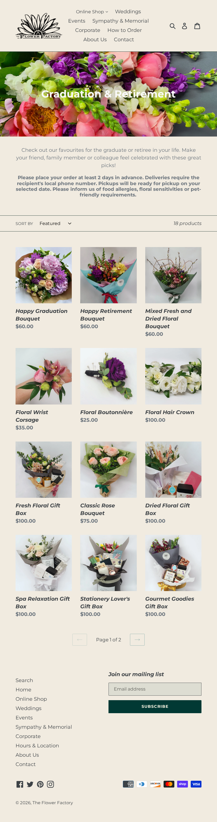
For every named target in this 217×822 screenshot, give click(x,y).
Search (24, 680)
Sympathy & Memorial (120, 21)
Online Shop (90, 11)
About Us (95, 39)
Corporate (87, 30)
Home (23, 690)
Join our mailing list (136, 674)
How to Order (124, 30)
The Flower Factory (52, 802)
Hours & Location (37, 746)
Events (76, 21)
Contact (124, 39)
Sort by (24, 223)
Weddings (128, 11)
